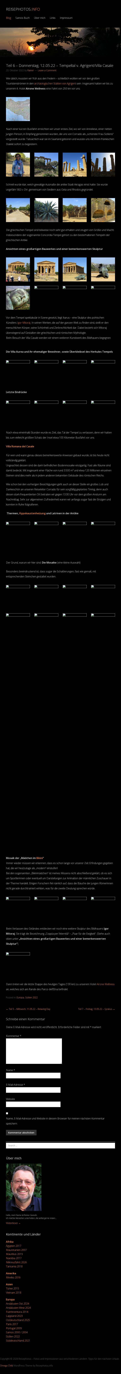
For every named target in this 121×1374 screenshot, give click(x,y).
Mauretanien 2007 (16, 1250)
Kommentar (13, 1036)
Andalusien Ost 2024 (17, 1303)
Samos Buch (22, 18)
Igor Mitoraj (23, 322)
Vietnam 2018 (13, 1292)
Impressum (66, 18)
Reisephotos (23, 9)
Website (10, 1099)
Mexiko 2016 (13, 1277)
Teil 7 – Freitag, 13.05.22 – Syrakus (96, 1008)
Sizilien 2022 (31, 997)
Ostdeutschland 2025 (18, 1320)
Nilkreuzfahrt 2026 (16, 1262)
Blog (8, 18)
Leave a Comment (47, 70)
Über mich (39, 18)
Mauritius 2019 (14, 1254)
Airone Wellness (106, 984)
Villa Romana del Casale (20, 446)
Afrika (9, 1241)
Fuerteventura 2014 (17, 1312)
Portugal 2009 (14, 1328)
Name (10, 1070)
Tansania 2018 (14, 1266)
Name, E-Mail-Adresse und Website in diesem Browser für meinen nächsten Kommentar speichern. (55, 1121)
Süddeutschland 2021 (18, 1340)
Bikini (39, 858)
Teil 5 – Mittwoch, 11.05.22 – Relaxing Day (28, 1008)
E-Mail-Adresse (15, 1084)
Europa (20, 997)
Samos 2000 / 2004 (17, 1332)
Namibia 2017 (14, 1258)
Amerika (11, 1273)
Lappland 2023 (14, 1316)
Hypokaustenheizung (32, 513)
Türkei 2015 (12, 1288)
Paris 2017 (12, 1324)
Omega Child (6, 1365)
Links (52, 18)
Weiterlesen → (13, 1223)
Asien (9, 1284)
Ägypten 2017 (13, 1246)
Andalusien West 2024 (18, 1307)
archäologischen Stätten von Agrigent (55, 83)
